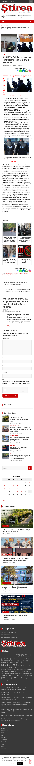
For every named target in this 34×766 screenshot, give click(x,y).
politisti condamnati (14, 275)
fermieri (5, 662)
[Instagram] (29, 70)
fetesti (13, 662)
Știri (3, 54)
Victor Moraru (19, 680)
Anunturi (13, 416)
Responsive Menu (31, 1)
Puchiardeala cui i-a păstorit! (25, 715)
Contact (3, 748)
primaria (13, 673)
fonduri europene (27, 662)
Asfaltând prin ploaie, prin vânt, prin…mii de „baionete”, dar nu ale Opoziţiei (15, 283)
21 (21, 491)
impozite (21, 665)
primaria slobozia (24, 673)
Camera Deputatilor (12, 657)
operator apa (16, 671)
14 (21, 488)
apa (24, 655)
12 (13, 488)
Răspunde (10, 326)
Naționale (3, 742)
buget (3, 657)
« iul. (3, 500)
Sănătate (3, 733)
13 (17, 488)
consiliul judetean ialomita (20, 659)
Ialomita (9, 665)
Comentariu (6, 338)
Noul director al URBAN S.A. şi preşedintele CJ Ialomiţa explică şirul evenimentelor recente (16, 710)
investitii (4, 667)
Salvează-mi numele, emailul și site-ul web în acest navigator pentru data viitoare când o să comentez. (16, 382)
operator (8, 671)
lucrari (12, 669)
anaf (17, 655)
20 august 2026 (14, 451)
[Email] (26, 70)
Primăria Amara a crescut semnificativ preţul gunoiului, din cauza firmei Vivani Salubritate (18, 290)
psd (16, 675)
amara (11, 655)
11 (9, 488)
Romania (8, 678)
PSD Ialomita (24, 675)
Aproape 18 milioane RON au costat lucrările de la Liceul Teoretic (19, 439)
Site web (4, 372)
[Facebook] (17, 70)
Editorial (3, 737)
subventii (4, 680)
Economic (4, 739)
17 (4, 491)
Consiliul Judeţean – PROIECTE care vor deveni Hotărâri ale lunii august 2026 (20, 429)
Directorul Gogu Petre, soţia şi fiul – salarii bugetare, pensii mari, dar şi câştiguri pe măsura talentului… (16, 704)
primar (6, 673)
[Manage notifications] (30, 762)
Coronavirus (15, 660)
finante (19, 662)
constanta (5, 661)
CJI (21, 657)
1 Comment (20, 65)
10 (4, 488)
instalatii (27, 665)
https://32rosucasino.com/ (8, 715)
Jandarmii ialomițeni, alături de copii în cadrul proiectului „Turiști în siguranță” (20, 457)
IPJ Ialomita (5, 275)
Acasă (3, 728)
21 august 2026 (14, 423)
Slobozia (19, 678)
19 (13, 491)
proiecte (10, 675)
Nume (4, 358)
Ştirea (20, 423)
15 (25, 488)
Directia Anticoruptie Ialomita (20, 273)
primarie (4, 675)
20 (17, 491)
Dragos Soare (24, 660)
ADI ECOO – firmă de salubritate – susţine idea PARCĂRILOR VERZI (20, 419)
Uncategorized (14, 425)
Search (30, 468)
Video (2, 746)
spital (28, 678)
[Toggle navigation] (3, 21)
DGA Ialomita (9, 273)
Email (4, 365)
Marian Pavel (22, 669)
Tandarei (11, 680)
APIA (29, 655)
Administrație (14, 435)
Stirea (14, 65)
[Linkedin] (23, 70)
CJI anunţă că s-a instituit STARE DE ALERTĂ (18, 448)
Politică (3, 744)
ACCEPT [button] (20, 763)
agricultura (4, 655)
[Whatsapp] (20, 70)
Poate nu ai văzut (8, 506)
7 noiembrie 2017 (7, 65)
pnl (23, 671)
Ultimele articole (10, 413)
